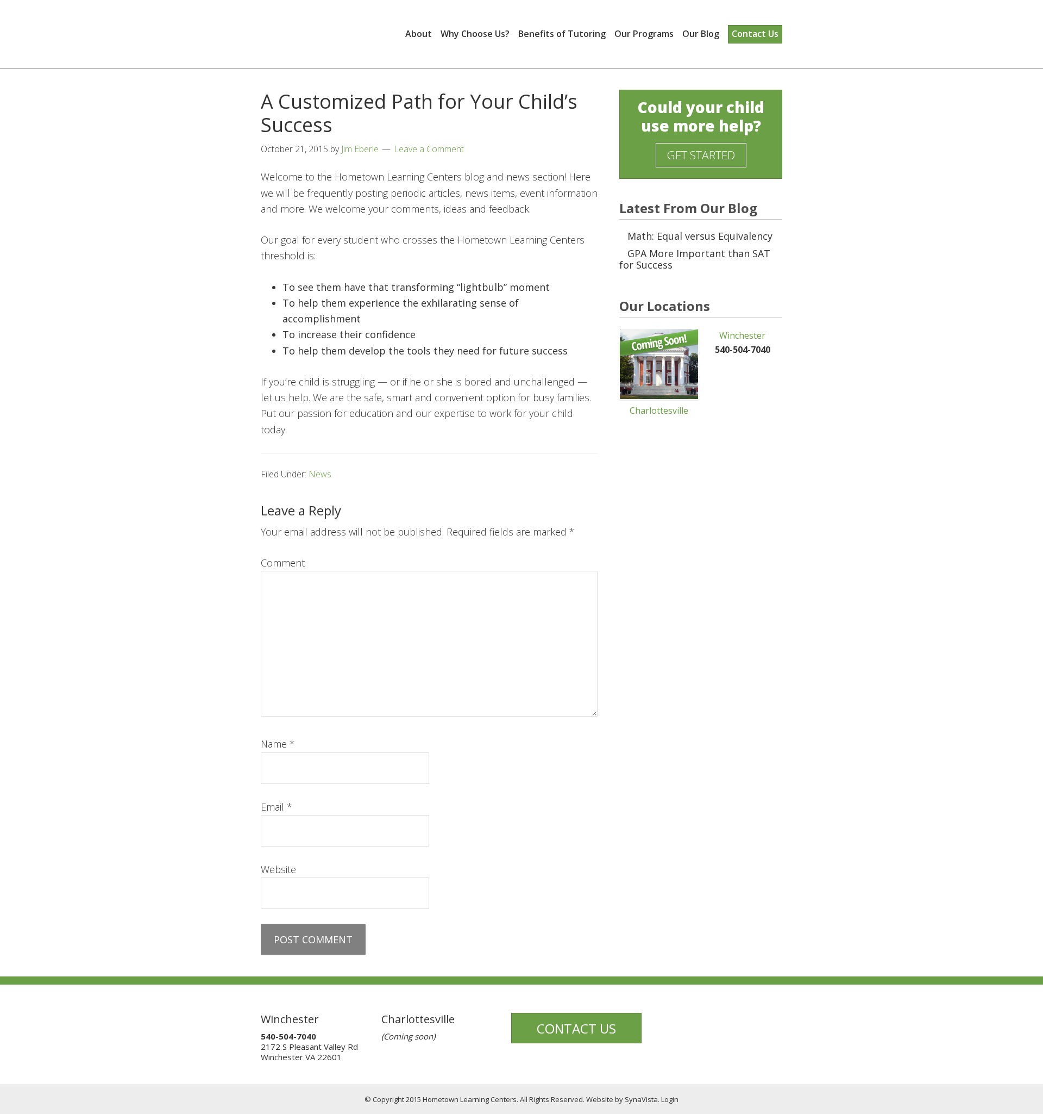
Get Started (701, 155)
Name (278, 743)
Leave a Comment (429, 149)
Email (276, 806)
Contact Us (576, 1028)
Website (278, 869)
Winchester (742, 335)
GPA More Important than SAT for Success (694, 259)
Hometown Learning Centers (329, 33)
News (320, 474)
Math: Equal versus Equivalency (699, 235)
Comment (283, 562)
